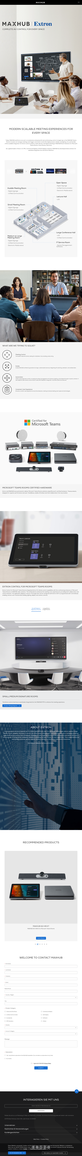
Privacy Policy (47, 1063)
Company (7, 976)
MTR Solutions (9, 1021)
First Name (8, 964)
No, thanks (8, 1058)
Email (6, 982)
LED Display (46, 1014)
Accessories (9, 1018)
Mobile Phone (8, 988)
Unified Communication (12, 1014)
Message (7, 1039)
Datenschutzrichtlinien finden (38, 1149)
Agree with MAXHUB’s (42, 1063)
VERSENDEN (40, 1110)
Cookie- (25, 1149)
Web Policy (36, 1139)
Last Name (8, 970)
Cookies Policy (45, 1139)
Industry (7, 1025)
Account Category (9, 1031)
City (5, 1001)
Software (45, 1018)
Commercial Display (47, 1011)
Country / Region (9, 995)
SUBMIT (41, 1068)
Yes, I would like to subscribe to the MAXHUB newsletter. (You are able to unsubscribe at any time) (29, 1055)
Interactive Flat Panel (11, 1011)
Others (44, 1021)
